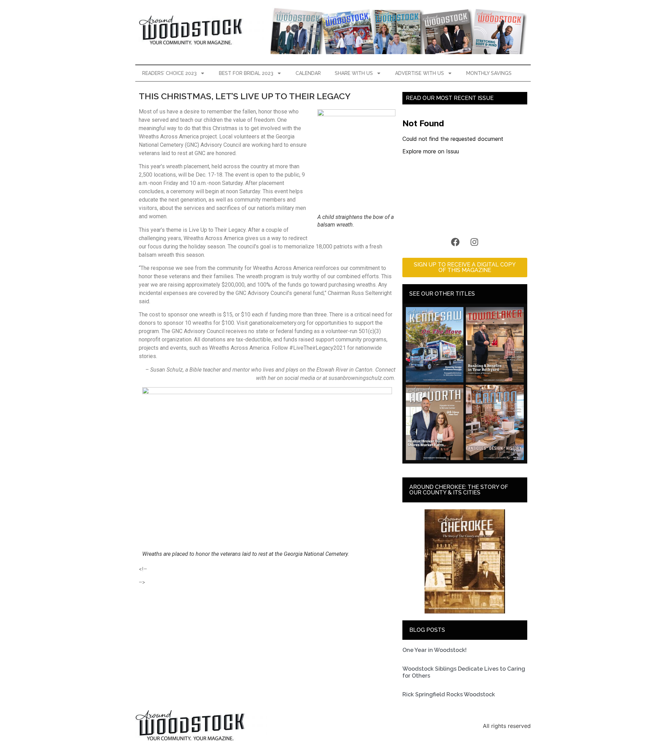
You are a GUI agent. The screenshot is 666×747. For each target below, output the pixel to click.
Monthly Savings (489, 73)
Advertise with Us (419, 73)
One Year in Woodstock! (434, 650)
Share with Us (354, 73)
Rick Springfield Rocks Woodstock (448, 694)
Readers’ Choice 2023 (169, 73)
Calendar (308, 73)
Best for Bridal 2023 (246, 73)
